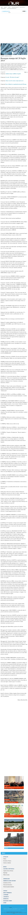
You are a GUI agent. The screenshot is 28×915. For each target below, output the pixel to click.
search (20, 11)
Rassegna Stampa (8, 55)
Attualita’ (5, 856)
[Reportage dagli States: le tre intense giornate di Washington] (14, 839)
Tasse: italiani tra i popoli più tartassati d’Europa (15, 84)
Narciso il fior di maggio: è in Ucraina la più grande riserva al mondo (13, 830)
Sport (4, 902)
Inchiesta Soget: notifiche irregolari (13, 73)
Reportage (5, 872)
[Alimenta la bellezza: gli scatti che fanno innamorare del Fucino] (14, 811)
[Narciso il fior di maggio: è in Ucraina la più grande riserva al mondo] (14, 825)
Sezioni (24, 11)
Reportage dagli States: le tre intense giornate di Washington (11, 845)
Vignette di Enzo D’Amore (8, 870)
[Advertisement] (14, 28)
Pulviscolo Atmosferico (7, 884)
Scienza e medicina (7, 862)
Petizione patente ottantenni (8, 886)
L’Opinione (5, 894)
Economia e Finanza (7, 860)
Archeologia (6, 878)
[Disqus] (14, 724)
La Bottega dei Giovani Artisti (11, 8)
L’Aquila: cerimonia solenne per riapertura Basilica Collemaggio (12, 788)
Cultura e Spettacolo (8, 868)
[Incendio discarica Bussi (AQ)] (14, 796)
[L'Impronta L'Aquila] (6, 12)
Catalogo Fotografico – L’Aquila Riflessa (18, 7)
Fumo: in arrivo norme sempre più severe (14, 80)
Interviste (5, 898)
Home (2, 7)
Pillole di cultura (6, 874)
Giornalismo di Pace (7, 882)
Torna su (3, 853)
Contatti (5, 7)
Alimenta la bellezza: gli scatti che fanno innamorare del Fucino (12, 816)
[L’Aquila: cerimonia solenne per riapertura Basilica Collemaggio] (14, 782)
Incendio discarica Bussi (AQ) (10, 802)
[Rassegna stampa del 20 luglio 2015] (14, 54)
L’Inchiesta (6, 896)
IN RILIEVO (2, 55)
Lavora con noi (3, 8)
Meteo (9, 7)
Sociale (5, 890)
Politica (4, 858)
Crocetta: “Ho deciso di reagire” (12, 77)
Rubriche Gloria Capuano (9, 880)
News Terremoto (7, 892)
